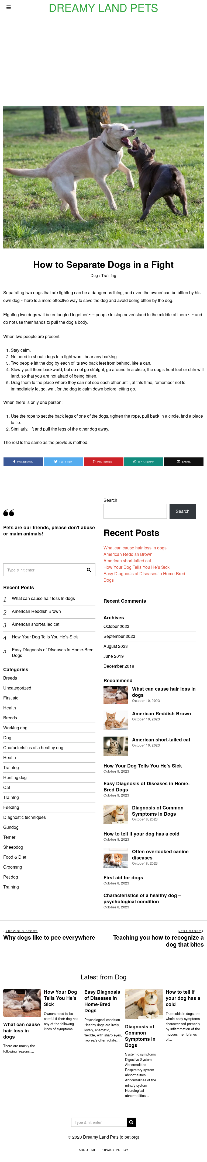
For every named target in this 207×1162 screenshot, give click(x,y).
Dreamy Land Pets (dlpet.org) (111, 1137)
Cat (6, 787)
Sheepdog (13, 847)
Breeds (10, 678)
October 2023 (116, 626)
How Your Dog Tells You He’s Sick (137, 567)
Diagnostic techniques (24, 817)
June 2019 (114, 656)
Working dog (15, 727)
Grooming (12, 867)
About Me (87, 1149)
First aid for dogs (123, 877)
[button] (88, 569)
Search (110, 500)
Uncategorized (17, 688)
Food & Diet (14, 857)
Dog (94, 275)
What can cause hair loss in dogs (135, 548)
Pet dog (10, 877)
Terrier (9, 837)
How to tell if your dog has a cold (142, 833)
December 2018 (119, 666)
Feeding (11, 807)
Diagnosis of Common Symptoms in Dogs (158, 810)
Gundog (11, 827)
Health (9, 708)
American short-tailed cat (127, 560)
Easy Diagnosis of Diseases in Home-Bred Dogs (53, 652)
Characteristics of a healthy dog (33, 747)
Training (108, 275)
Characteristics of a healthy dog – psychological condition (142, 898)
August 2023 (116, 646)
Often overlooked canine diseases (160, 854)
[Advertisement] (103, 55)
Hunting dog (15, 777)
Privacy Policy (114, 1149)
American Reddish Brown (128, 554)
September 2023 (119, 636)
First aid (11, 698)
